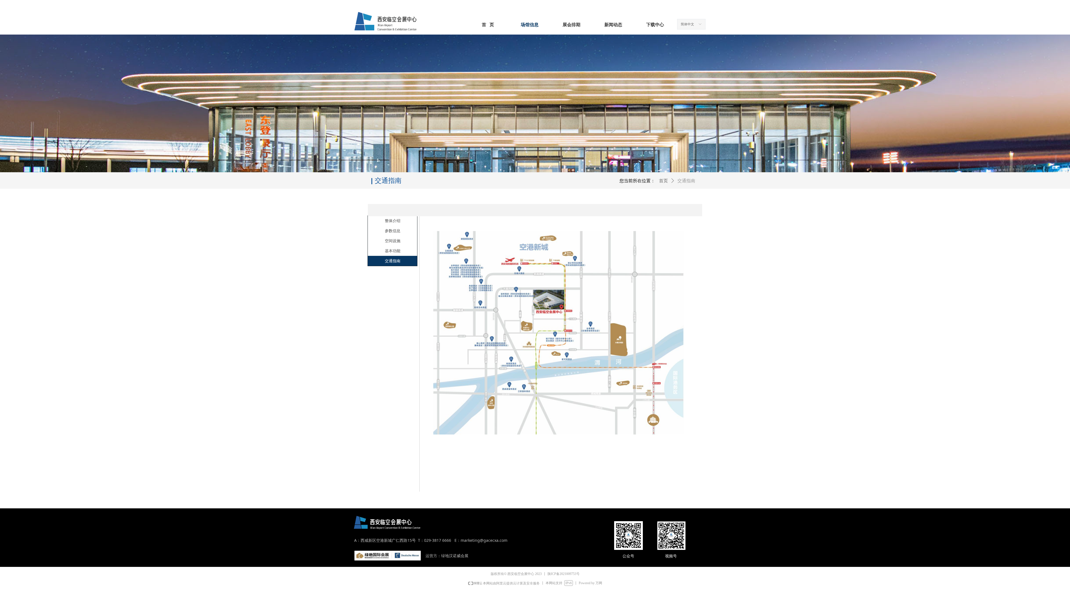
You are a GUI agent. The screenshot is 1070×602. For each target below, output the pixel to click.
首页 (663, 180)
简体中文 (687, 24)
